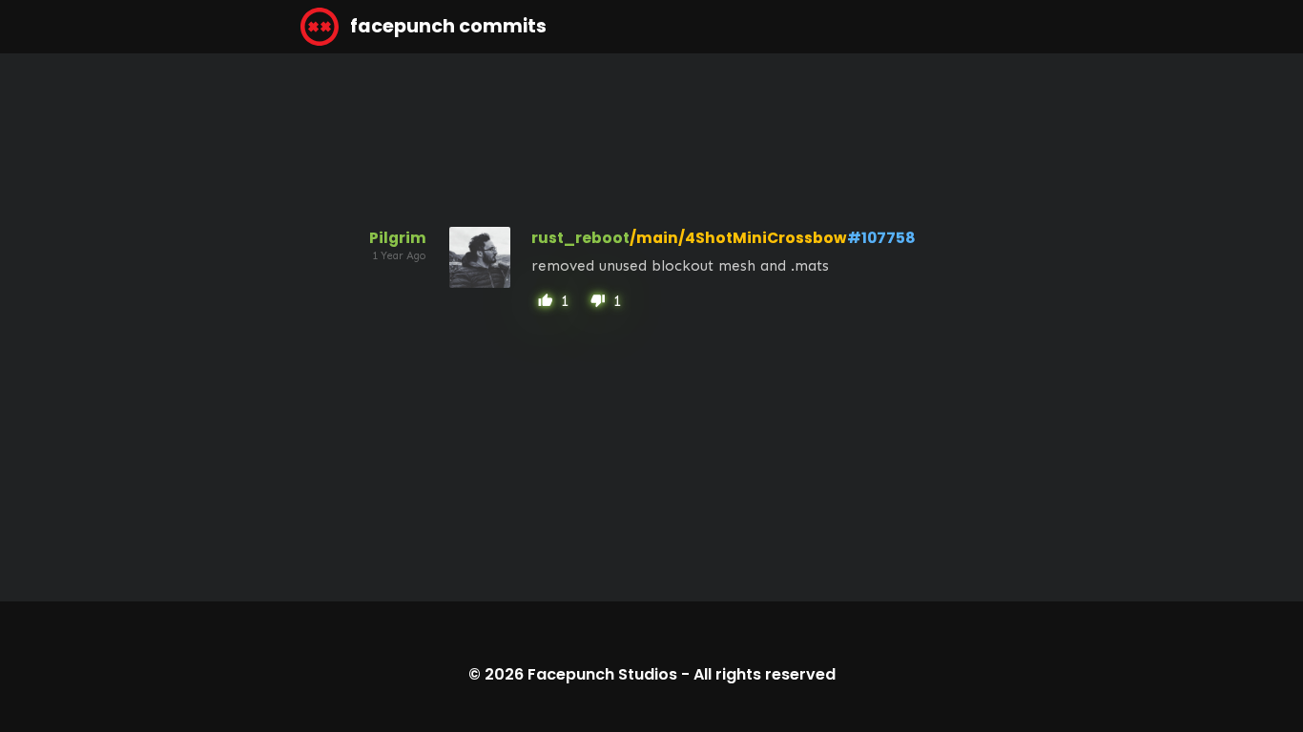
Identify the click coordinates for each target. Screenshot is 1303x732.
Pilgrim (397, 238)
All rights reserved (764, 674)
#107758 (881, 238)
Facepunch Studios (602, 674)
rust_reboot (580, 238)
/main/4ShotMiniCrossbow (738, 238)
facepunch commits (446, 26)
